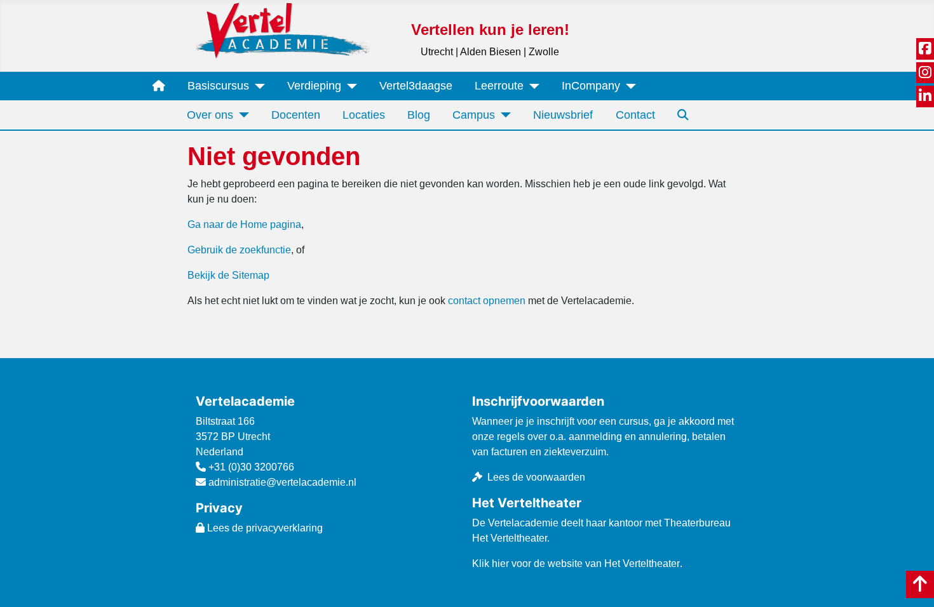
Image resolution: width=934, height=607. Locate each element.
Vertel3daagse (415, 85)
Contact (635, 115)
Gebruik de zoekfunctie (239, 249)
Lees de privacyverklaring (264, 528)
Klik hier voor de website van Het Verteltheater (576, 563)
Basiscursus (218, 85)
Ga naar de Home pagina (244, 224)
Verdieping (314, 85)
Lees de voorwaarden (536, 477)
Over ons (210, 115)
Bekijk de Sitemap (228, 275)
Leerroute (499, 85)
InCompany (591, 85)
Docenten (295, 115)
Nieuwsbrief (563, 115)
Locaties (363, 115)
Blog (418, 115)
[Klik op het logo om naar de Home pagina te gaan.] (283, 30)
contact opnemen (486, 300)
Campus (473, 115)
